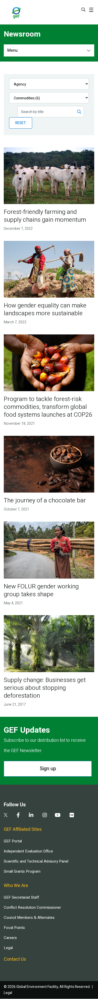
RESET (20, 123)
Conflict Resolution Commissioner (32, 907)
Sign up (48, 768)
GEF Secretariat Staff (21, 897)
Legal (8, 948)
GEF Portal (13, 841)
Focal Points (14, 927)
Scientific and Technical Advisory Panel (36, 861)
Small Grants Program (22, 871)
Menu (12, 50)
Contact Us (15, 959)
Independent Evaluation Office (28, 851)
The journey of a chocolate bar (45, 500)
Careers (10, 937)
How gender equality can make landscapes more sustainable (45, 309)
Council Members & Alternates (29, 917)
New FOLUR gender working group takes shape (41, 590)
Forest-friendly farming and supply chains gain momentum (45, 216)
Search (83, 10)
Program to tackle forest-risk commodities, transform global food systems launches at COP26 (48, 407)
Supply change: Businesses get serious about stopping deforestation (45, 688)
